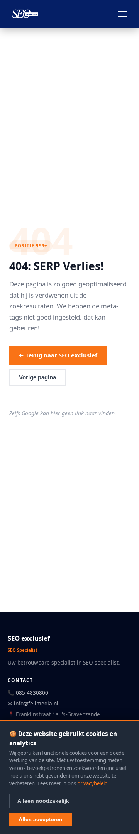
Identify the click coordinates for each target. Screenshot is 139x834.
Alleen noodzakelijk (43, 801)
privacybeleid (92, 783)
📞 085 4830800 (28, 692)
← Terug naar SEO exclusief (58, 355)
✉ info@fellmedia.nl (33, 703)
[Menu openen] (122, 14)
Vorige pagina (37, 377)
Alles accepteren (41, 819)
